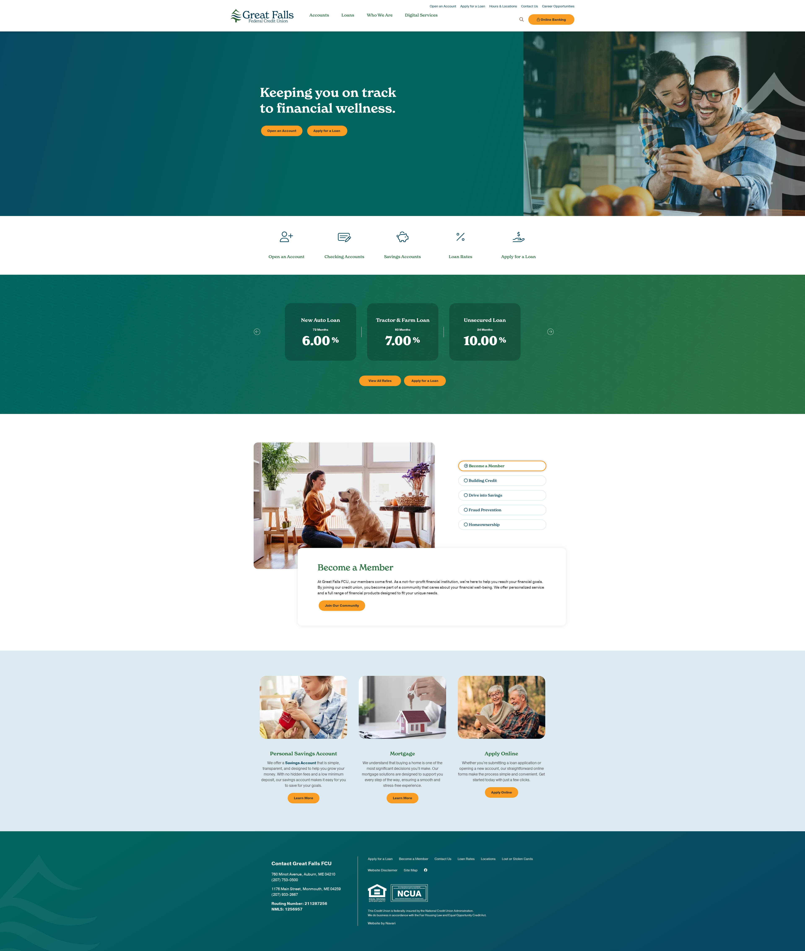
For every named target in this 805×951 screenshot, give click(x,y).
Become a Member (486, 465)
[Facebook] (425, 870)
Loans (347, 15)
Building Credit (483, 480)
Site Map (411, 870)
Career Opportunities (558, 6)
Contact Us (529, 6)
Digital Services (421, 15)
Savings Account (300, 762)
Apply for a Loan (472, 6)
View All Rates (380, 381)
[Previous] (256, 332)
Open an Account (443, 6)
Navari (391, 923)
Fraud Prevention (485, 509)
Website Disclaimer (382, 870)
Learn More (303, 798)
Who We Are (380, 15)
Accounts (319, 15)
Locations (488, 859)
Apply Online (501, 792)
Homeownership (484, 524)
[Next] (549, 332)
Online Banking (553, 19)
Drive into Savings (485, 495)
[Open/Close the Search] (521, 19)
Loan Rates (466, 859)
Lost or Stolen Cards (517, 859)
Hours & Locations (503, 6)
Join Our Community (342, 605)
